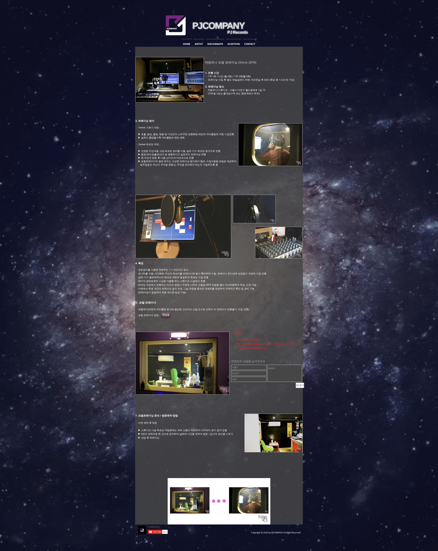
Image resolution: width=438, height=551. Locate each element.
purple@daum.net (257, 348)
